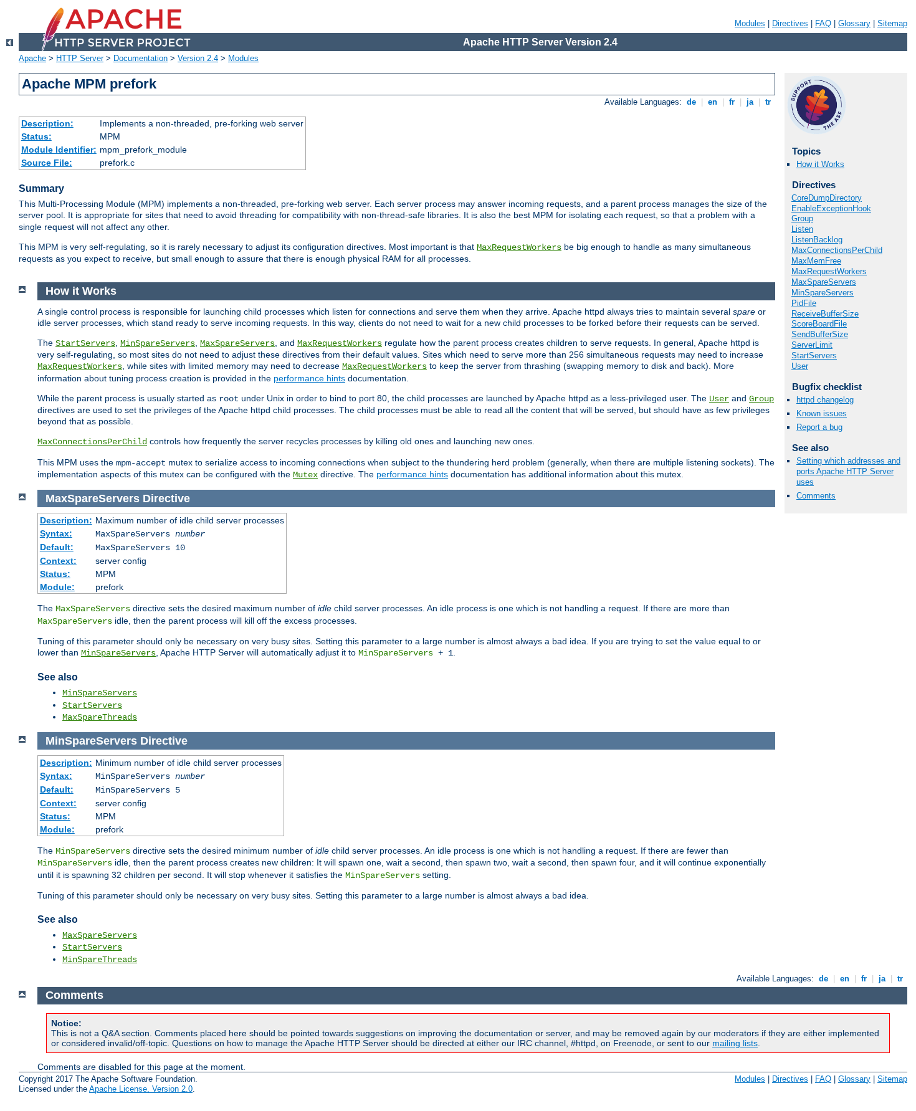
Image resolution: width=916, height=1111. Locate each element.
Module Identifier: (59, 150)
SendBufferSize (819, 334)
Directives (790, 23)
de (691, 102)
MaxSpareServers (823, 282)
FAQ (823, 23)
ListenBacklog (816, 239)
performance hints (309, 378)
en (712, 102)
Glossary (854, 23)
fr (732, 102)
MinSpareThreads (99, 960)
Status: (36, 136)
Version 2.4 (198, 58)
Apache (32, 58)
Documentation (140, 58)
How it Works (820, 164)
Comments (816, 495)
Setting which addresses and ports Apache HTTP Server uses (848, 471)
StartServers (814, 355)
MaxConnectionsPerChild (836, 250)
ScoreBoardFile (819, 323)
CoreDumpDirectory (826, 198)
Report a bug (819, 427)
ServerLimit (812, 345)
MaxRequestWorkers (519, 247)
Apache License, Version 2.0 (141, 1089)
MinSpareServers (822, 292)
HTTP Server (79, 58)
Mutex (305, 475)
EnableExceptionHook (831, 208)
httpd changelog (825, 399)
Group (802, 218)
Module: (57, 587)
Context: (58, 561)
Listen (802, 229)
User (799, 366)
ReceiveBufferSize (825, 313)
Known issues (821, 413)
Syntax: (56, 533)
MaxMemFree (816, 260)
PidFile (803, 303)
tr (768, 102)
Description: (47, 123)
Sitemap (892, 23)
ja (750, 102)
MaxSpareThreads (99, 717)
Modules (750, 23)
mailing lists (735, 1043)
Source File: (46, 163)
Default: (57, 547)
